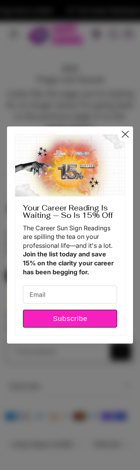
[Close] (125, 134)
